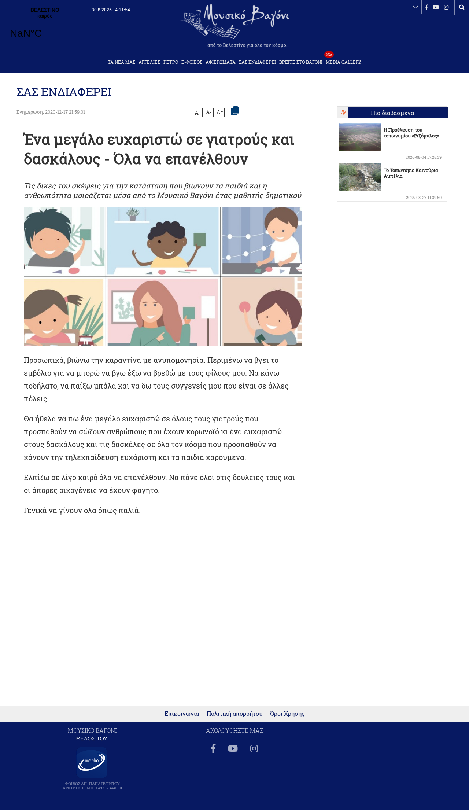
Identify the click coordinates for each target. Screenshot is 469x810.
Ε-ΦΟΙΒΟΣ (191, 62)
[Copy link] (235, 111)
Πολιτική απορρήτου (235, 713)
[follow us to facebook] (427, 7)
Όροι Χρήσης (287, 713)
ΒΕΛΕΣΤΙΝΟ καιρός (45, 27)
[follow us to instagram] (446, 7)
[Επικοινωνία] (415, 7)
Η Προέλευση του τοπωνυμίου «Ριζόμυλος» (411, 133)
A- (208, 112)
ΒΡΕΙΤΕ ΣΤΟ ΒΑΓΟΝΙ (300, 62)
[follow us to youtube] (436, 7)
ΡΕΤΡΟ (170, 62)
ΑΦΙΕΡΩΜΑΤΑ (221, 62)
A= (220, 112)
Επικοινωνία (182, 713)
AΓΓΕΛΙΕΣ (149, 62)
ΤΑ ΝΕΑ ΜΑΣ (121, 62)
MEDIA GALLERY (343, 60)
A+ (198, 112)
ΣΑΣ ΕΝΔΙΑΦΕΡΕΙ (257, 62)
